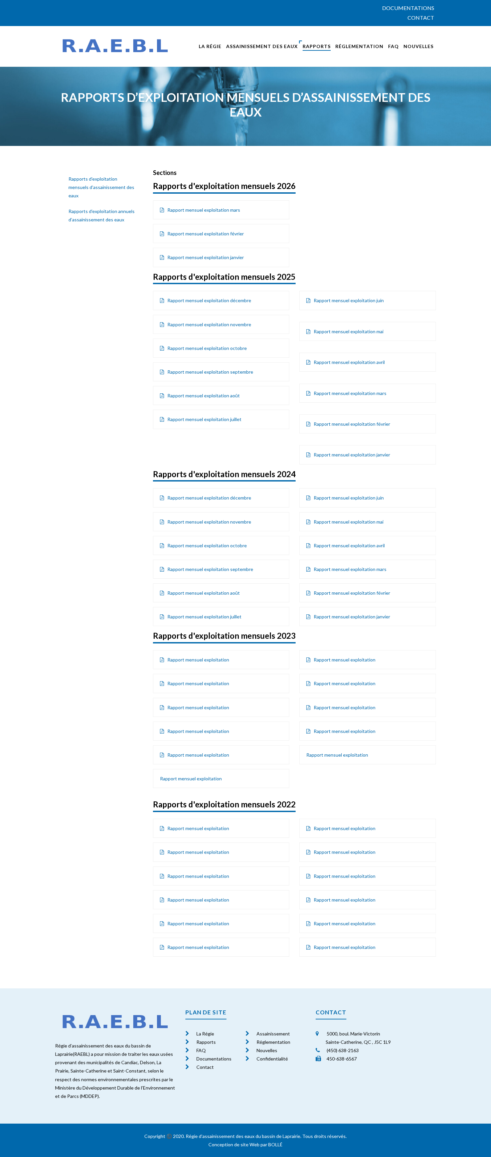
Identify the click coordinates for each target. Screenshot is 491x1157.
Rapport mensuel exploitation (198, 659)
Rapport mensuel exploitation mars (203, 210)
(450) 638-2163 (342, 1050)
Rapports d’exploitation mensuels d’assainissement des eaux (101, 187)
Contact (420, 17)
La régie (210, 46)
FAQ (393, 46)
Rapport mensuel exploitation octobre (207, 348)
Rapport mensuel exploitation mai (348, 331)
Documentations (408, 8)
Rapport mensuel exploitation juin (349, 300)
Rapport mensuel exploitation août (204, 395)
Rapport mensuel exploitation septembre (210, 372)
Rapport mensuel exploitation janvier (205, 257)
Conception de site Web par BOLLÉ (245, 1144)
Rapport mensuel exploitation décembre (209, 300)
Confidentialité (272, 1059)
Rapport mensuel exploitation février (205, 233)
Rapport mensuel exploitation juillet (204, 419)
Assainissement (273, 1033)
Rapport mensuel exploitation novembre (209, 324)
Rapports (317, 46)
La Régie (205, 1033)
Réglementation (359, 46)
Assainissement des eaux (262, 46)
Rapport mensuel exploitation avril (349, 362)
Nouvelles (418, 46)
